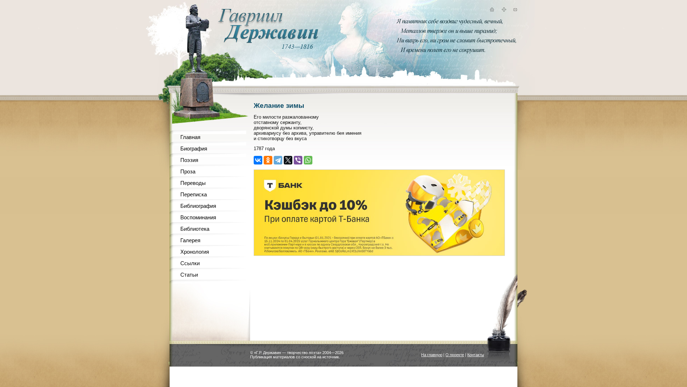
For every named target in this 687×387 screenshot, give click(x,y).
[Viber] (298, 160)
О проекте (454, 355)
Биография (193, 148)
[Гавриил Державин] (267, 41)
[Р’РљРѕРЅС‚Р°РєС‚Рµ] (258, 160)
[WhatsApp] (308, 160)
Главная (190, 137)
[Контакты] (515, 10)
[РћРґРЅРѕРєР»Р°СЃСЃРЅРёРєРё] (268, 160)
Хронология (194, 252)
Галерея (190, 240)
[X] (288, 160)
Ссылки (190, 263)
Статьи (189, 275)
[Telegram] (278, 160)
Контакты (475, 355)
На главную (431, 355)
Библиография (198, 206)
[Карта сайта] (504, 10)
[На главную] (491, 10)
